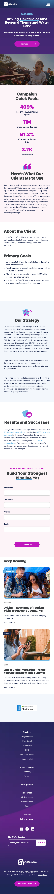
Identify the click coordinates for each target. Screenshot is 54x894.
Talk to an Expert (27, 819)
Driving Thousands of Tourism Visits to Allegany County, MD (24, 609)
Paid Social (27, 741)
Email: (6, 524)
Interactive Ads (27, 759)
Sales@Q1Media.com (29, 872)
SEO (27, 750)
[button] (48, 4)
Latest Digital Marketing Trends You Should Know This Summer (24, 671)
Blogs (27, 806)
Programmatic (27, 736)
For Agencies (27, 784)
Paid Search (27, 745)
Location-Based (27, 754)
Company (27, 772)
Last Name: (8, 499)
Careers (27, 776)
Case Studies (27, 801)
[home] (10, 4)
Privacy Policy (42, 875)
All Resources (27, 797)
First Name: (8, 487)
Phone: (7, 512)
